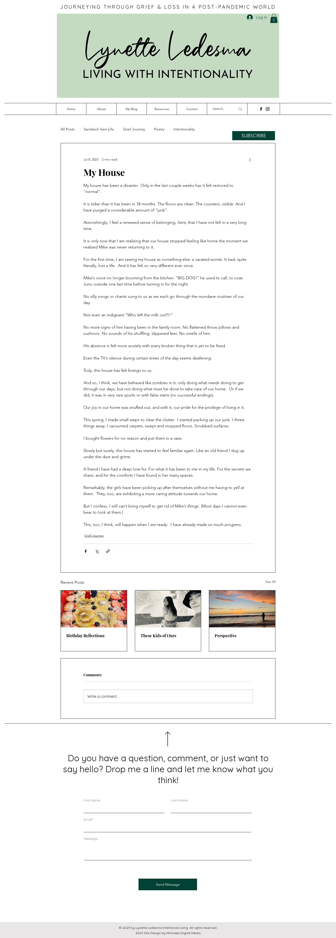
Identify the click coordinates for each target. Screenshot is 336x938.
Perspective (226, 635)
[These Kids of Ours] (168, 608)
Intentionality (184, 129)
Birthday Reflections (85, 635)
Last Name (179, 800)
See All (270, 582)
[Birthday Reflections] (94, 608)
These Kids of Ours (158, 635)
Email (88, 819)
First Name (92, 800)
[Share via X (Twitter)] (97, 551)
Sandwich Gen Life (99, 129)
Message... (91, 838)
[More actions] (250, 159)
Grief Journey (134, 129)
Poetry (159, 129)
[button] (274, 18)
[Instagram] (267, 108)
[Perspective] (242, 608)
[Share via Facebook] (85, 551)
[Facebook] (261, 108)
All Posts (68, 129)
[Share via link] (108, 551)
